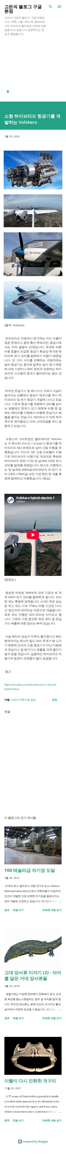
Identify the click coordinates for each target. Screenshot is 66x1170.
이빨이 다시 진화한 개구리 (30, 1081)
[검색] (50, 6)
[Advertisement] (33, 62)
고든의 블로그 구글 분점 (23, 8)
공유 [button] (54, 699)
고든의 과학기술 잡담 (23, 699)
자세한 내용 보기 (52, 910)
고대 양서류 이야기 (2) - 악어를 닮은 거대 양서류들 (32, 975)
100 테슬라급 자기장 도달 (29, 870)
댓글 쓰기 (18, 910)
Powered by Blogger (35, 1141)
